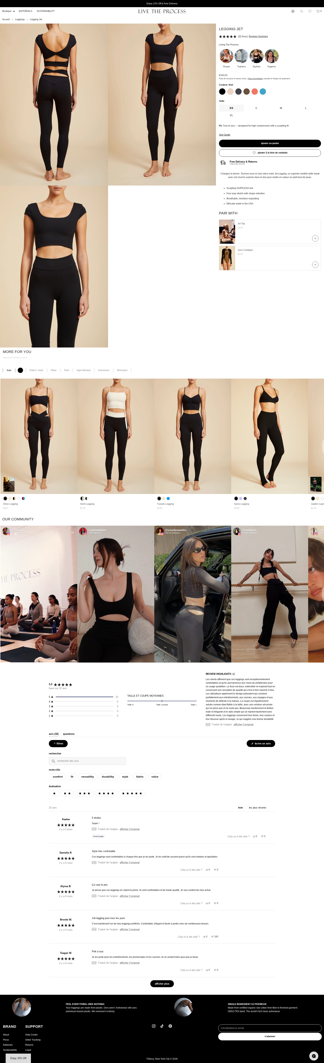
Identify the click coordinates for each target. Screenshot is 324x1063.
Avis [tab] (53, 734)
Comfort (58, 776)
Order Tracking (33, 1039)
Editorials (8, 1045)
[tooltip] (233, 674)
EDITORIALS (25, 11)
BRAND (9, 1026)
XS (231, 108)
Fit (72, 776)
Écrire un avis (263, 744)
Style (125, 776)
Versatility (87, 776)
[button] (310, 11)
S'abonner (270, 1036)
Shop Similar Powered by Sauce (15, 358)
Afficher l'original (243, 724)
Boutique (7, 11)
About (6, 1034)
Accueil (6, 19)
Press (6, 1039)
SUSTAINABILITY (46, 11)
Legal (28, 1050)
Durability (108, 776)
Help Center (31, 1034)
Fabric (140, 776)
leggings (20, 19)
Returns (29, 1045)
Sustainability (10, 1050)
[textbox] (87, 761)
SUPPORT (34, 1026)
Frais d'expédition (255, 78)
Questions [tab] (68, 734)
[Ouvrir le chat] (313, 1056)
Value (154, 776)
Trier (241, 807)
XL (231, 115)
